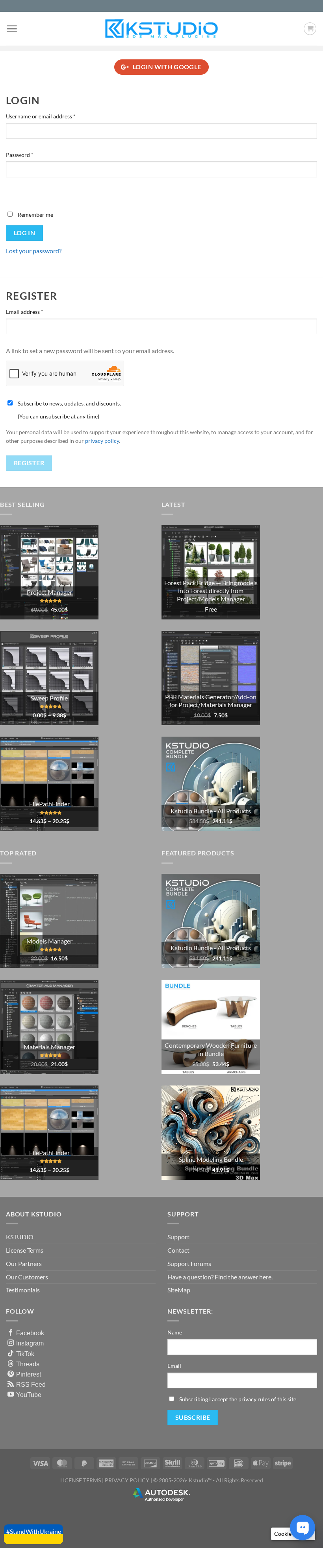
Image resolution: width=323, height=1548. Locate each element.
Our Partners (24, 1263)
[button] (12, 29)
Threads (27, 1363)
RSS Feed (31, 1384)
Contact (178, 1250)
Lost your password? (33, 250)
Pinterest (28, 1374)
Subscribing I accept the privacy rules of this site (237, 1399)
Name (174, 1332)
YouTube (28, 1394)
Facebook (30, 1332)
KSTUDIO (19, 1236)
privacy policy (102, 441)
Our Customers (27, 1277)
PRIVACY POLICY (127, 1480)
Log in (24, 232)
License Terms (24, 1250)
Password (31, 154)
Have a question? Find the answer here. (220, 1277)
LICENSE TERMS (80, 1480)
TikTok (25, 1353)
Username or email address (52, 116)
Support (178, 1236)
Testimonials (23, 1290)
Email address (35, 311)
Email (174, 1365)
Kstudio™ (201, 1480)
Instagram (30, 1343)
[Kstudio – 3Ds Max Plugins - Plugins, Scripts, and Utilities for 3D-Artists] (161, 28)
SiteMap (178, 1290)
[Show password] (13, 191)
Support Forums (189, 1263)
